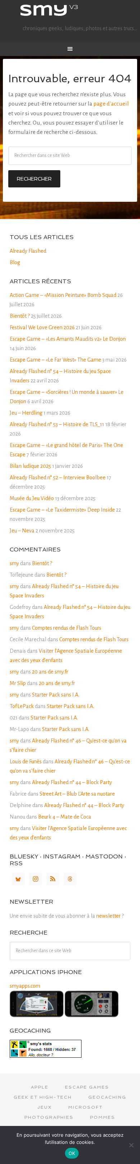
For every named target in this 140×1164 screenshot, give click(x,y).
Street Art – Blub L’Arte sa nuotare (77, 794)
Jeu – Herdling (26, 413)
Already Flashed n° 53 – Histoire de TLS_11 (57, 424)
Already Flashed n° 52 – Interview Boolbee (58, 477)
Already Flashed (28, 251)
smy (70, 11)
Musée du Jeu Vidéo (32, 498)
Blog (15, 262)
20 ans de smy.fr (50, 672)
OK (72, 1153)
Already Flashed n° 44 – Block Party (72, 782)
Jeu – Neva (22, 531)
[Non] (131, 1145)
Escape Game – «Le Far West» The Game (55, 360)
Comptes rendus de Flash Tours (66, 628)
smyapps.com (25, 986)
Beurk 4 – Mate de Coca (64, 817)
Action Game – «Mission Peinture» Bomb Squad (63, 295)
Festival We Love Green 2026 (42, 327)
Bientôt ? (20, 316)
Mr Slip (18, 683)
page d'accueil (111, 104)
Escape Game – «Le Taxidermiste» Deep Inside (62, 510)
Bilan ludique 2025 (30, 466)
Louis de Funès (26, 761)
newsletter (108, 916)
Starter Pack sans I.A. (55, 695)
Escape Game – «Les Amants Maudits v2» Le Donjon (68, 339)
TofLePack (22, 706)
